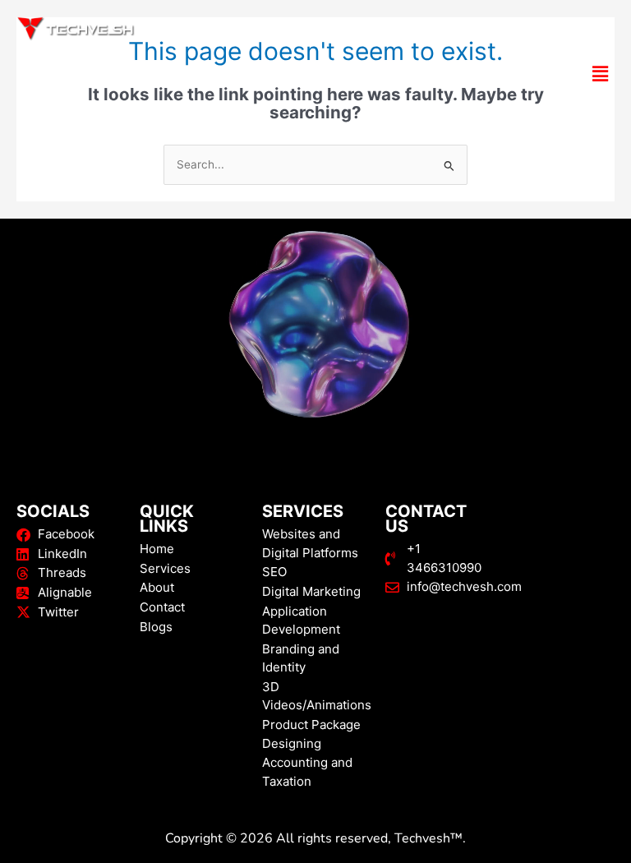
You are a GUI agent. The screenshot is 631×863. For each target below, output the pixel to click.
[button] (315, 73)
